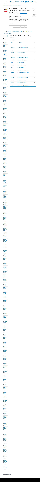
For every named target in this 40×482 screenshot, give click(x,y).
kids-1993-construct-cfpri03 (5, 181)
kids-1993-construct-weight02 (5, 247)
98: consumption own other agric (24, 50)
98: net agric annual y (22, 80)
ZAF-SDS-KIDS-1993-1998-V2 (17, 5)
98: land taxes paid (21, 62)
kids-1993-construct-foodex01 (5, 192)
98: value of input (21, 67)
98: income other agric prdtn (23, 47)
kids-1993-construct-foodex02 (5, 196)
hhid (12, 42)
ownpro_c (13, 75)
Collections (17, 1)
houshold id (20, 42)
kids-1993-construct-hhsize (5, 218)
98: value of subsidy (21, 52)
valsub (12, 52)
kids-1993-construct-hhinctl (5, 214)
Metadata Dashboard (27, 2)
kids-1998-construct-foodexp (5, 421)
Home (4, 5)
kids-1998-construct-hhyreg (5, 450)
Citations (22, 1)
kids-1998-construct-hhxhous (5, 428)
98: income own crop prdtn (23, 77)
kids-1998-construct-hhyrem (5, 454)
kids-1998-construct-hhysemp (5, 457)
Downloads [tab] (22, 31)
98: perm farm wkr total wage (23, 72)
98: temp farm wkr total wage (23, 70)
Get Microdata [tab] (29, 31)
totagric (12, 80)
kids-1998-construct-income (5, 461)
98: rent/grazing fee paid (22, 60)
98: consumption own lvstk (23, 57)
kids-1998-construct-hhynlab (5, 446)
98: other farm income (22, 65)
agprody (12, 77)
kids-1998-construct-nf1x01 (5, 465)
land (12, 62)
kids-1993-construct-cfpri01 (5, 177)
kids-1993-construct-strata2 (5, 244)
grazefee (12, 60)
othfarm (12, 65)
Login (36, 2)
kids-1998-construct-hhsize (5, 424)
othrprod (12, 47)
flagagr (12, 85)
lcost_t (12, 70)
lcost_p (12, 72)
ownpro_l (13, 57)
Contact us (32, 2)
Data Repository (12, 2)
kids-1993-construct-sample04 (5, 240)
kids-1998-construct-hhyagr (5, 435)
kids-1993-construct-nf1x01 (5, 229)
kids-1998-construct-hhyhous (5, 443)
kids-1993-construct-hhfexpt (5, 211)
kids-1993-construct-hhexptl (5, 203)
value (12, 67)
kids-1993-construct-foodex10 (5, 200)
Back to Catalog (7, 474)
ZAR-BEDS (10, 5)
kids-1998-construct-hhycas (5, 439)
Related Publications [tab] (7, 33)
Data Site (7, 5)
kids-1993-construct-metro (5, 225)
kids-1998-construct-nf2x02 (5, 468)
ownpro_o (13, 50)
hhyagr (12, 82)
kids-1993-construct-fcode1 (5, 185)
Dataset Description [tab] (7, 31)
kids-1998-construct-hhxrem (5, 432)
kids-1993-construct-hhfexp (5, 207)
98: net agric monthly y (22, 82)
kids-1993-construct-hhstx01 (5, 222)
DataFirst (6, 1)
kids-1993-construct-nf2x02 (5, 233)
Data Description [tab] (16, 31)
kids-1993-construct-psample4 (5, 236)
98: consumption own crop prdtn (24, 75)
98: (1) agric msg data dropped (23, 85)
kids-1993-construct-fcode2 (5, 188)
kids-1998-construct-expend (5, 417)
